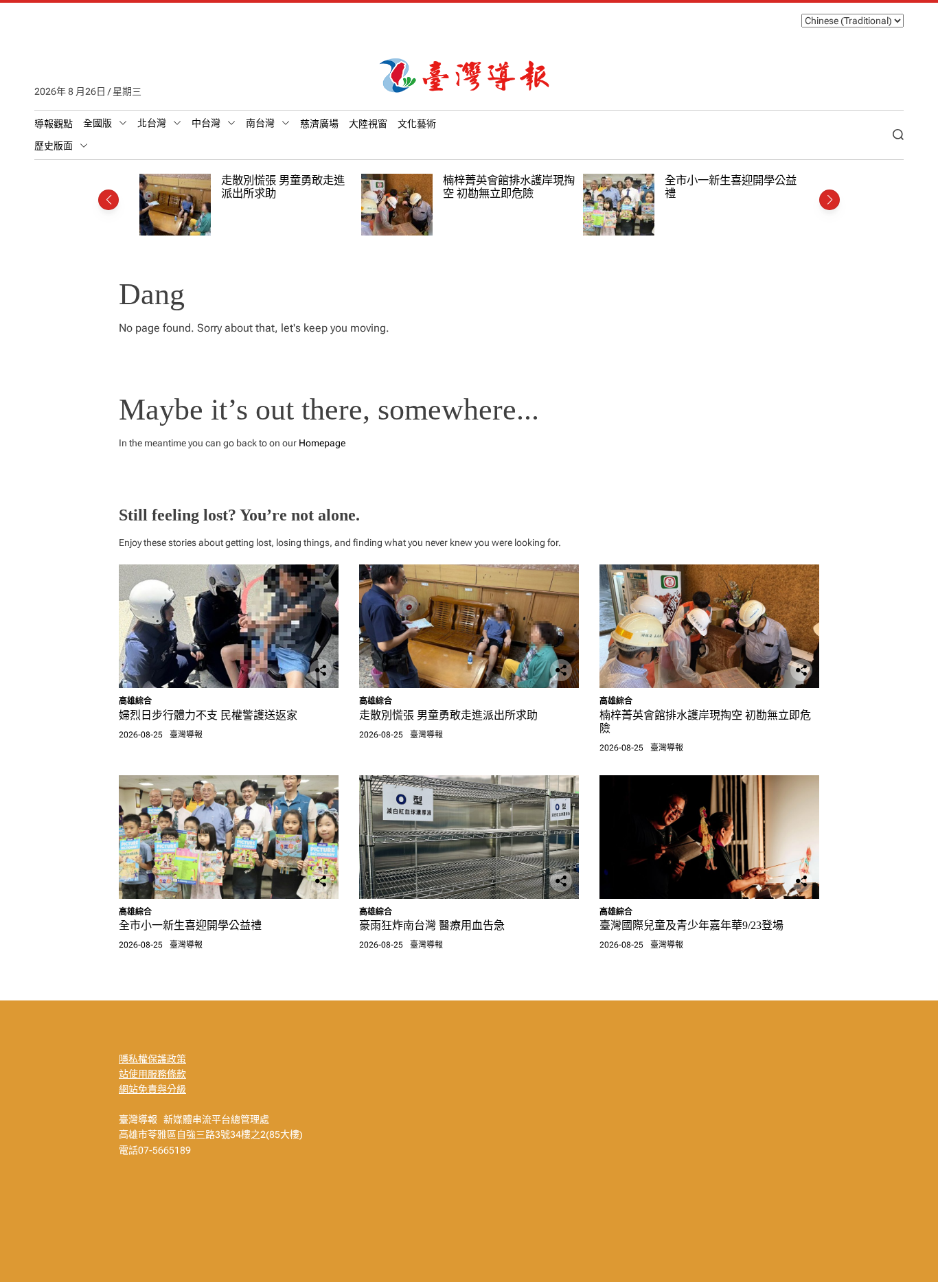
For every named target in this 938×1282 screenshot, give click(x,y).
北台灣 (151, 122)
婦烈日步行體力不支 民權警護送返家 (208, 715)
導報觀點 (53, 123)
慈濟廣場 (319, 123)
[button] (108, 200)
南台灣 (260, 122)
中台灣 (206, 122)
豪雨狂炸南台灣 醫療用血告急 (432, 925)
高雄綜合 (135, 701)
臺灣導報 (186, 735)
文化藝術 (417, 123)
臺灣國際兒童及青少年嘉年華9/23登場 (691, 925)
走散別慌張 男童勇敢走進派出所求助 (448, 715)
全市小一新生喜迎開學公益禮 (190, 925)
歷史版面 (53, 145)
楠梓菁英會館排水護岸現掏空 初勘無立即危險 (509, 187)
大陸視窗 (368, 123)
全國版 (97, 122)
